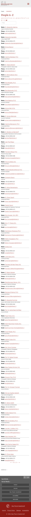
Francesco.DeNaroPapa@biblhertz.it (14, 268)
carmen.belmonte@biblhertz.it (13, 120)
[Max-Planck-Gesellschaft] (9, 506)
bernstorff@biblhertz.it (11, 138)
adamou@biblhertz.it (10, 33)
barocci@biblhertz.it (10, 53)
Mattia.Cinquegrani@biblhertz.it (13, 243)
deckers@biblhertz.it (10, 278)
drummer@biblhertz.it (10, 306)
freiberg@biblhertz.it (10, 373)
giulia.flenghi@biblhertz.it (11, 335)
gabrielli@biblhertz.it (10, 399)
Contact (15, 484)
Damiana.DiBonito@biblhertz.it (13, 296)
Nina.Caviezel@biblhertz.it (12, 219)
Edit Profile (15, 499)
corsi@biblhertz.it (9, 253)
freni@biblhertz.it (9, 383)
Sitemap (18, 510)
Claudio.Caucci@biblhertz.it (12, 211)
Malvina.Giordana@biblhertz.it (13, 425)
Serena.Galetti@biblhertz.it (12, 409)
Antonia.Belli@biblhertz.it (11, 112)
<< (11, 462)
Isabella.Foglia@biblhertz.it (12, 343)
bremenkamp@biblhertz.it (12, 193)
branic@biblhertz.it (10, 183)
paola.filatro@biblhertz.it (11, 320)
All (6, 20)
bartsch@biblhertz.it (10, 71)
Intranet (15, 488)
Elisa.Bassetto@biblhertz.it (12, 87)
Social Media (6, 481)
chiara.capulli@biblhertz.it (12, 201)
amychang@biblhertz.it (11, 227)
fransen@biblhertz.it (10, 363)
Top (28, 477)
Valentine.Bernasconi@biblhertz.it (14, 128)
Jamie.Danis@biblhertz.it (11, 260)
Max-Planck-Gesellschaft (15, 492)
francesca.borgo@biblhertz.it (12, 158)
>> (19, 462)
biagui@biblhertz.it (10, 148)
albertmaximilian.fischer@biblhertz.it (14, 328)
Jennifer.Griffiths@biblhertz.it (12, 432)
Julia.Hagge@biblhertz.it (11, 450)
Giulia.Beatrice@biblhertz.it (12, 104)
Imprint (4, 510)
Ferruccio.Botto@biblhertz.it (12, 166)
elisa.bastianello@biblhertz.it (12, 96)
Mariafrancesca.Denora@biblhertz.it (14, 288)
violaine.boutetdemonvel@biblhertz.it (15, 174)
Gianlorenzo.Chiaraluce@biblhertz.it (14, 235)
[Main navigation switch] (28, 3)
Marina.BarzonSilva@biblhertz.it (13, 79)
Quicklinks (5, 479)
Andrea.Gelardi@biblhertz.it (12, 417)
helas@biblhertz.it (9, 460)
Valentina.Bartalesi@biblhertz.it (13, 61)
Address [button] (4, 470)
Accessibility (15, 495)
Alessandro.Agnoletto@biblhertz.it (14, 43)
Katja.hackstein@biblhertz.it (12, 440)
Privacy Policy (11, 510)
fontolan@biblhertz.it (10, 353)
